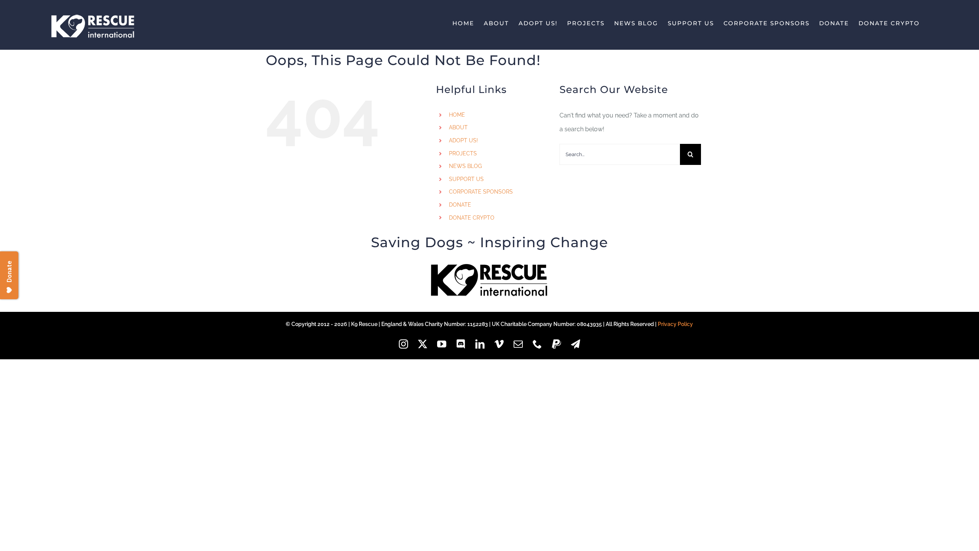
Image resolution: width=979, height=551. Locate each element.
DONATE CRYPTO (471, 218)
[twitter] (422, 344)
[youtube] (441, 344)
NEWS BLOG (465, 166)
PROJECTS (463, 153)
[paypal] (556, 344)
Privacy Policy (675, 324)
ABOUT (458, 127)
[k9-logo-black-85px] (489, 267)
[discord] (460, 344)
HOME (457, 115)
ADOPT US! (463, 140)
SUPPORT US (466, 179)
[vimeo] (499, 344)
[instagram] (403, 344)
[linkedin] (480, 344)
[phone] (537, 344)
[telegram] (575, 344)
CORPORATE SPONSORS (481, 192)
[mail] (518, 344)
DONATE (460, 205)
